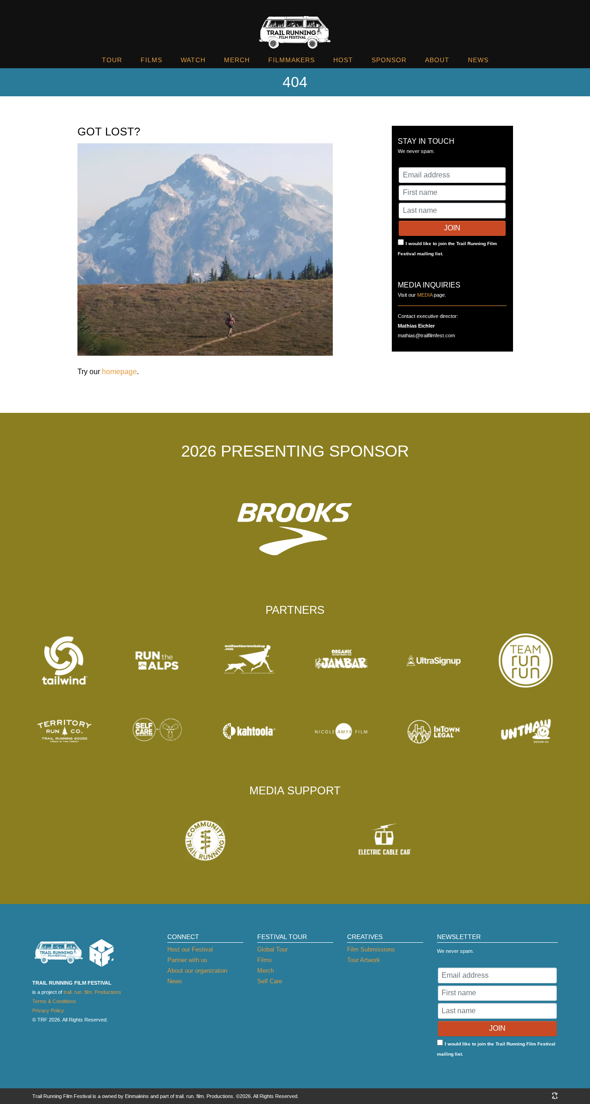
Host (343, 60)
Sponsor (389, 60)
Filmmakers (291, 60)
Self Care (269, 981)
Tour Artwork (363, 960)
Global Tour (272, 949)
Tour (112, 60)
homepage (119, 372)
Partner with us (187, 960)
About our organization (197, 970)
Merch (237, 60)
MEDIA (424, 295)
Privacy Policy (48, 1010)
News (478, 60)
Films (151, 60)
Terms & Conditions (54, 1001)
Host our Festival (190, 949)
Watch (193, 60)
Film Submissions (371, 949)
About (437, 60)
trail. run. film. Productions (92, 992)
